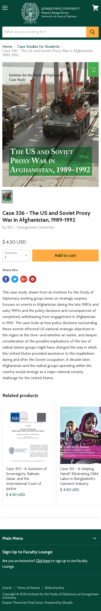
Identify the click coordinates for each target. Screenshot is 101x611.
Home (7, 46)
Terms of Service (28, 588)
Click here (43, 561)
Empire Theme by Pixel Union (22, 602)
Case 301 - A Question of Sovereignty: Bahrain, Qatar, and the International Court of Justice (26, 478)
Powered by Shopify (59, 602)
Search (7, 588)
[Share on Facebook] (5, 279)
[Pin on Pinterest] (32, 279)
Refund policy (54, 588)
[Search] (92, 32)
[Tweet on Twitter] (14, 279)
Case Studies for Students (38, 46)
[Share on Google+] (23, 279)
